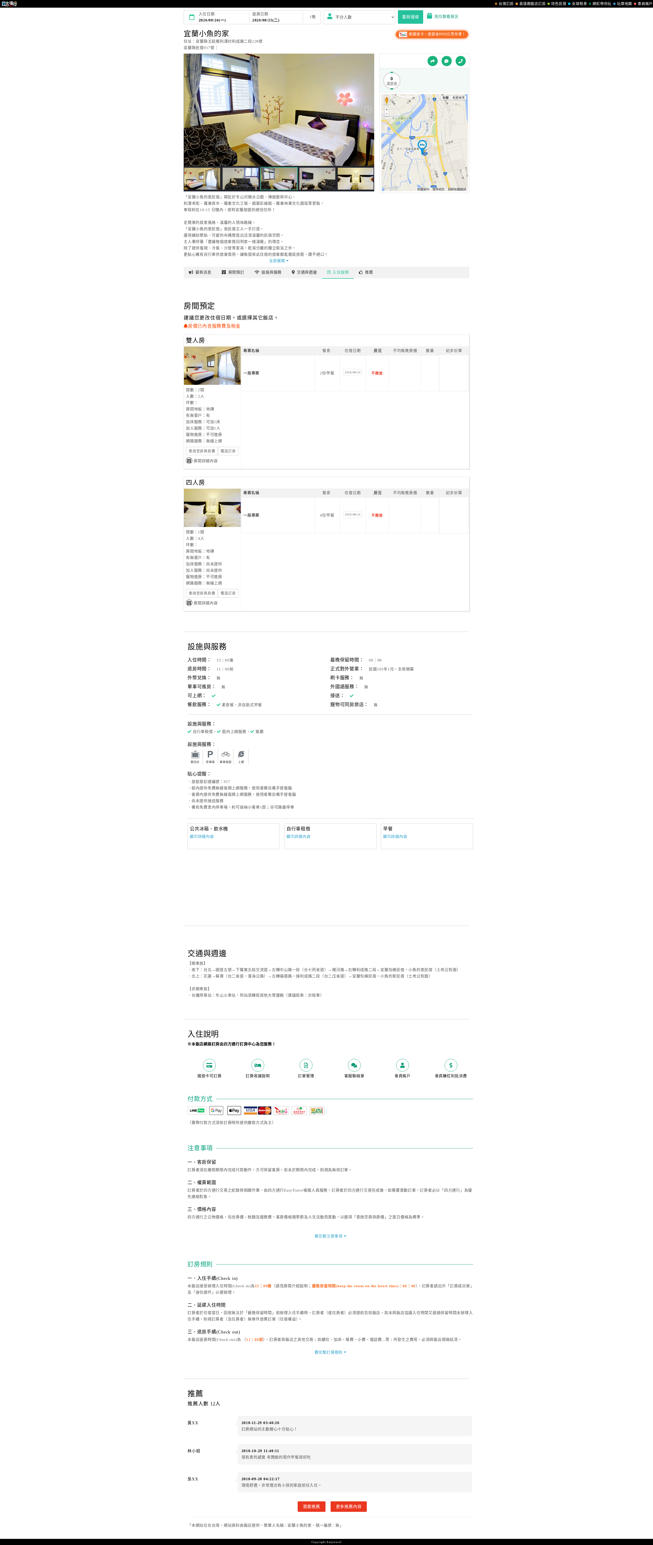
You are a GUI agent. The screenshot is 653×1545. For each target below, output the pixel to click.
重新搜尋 (410, 17)
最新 (203, 272)
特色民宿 (558, 4)
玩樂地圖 (624, 4)
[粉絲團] (447, 61)
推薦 (369, 272)
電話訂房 (228, 451)
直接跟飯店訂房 (532, 4)
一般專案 (251, 373)
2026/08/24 (353, 372)
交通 (307, 272)
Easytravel (334, 1541)
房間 (236, 272)
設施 (271, 272)
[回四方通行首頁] (9, 4)
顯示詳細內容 (202, 837)
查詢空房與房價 (202, 451)
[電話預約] (461, 61)
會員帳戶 (645, 4)
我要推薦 (311, 1506)
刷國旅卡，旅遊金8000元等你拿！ (437, 34)
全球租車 (579, 4)
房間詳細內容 (206, 461)
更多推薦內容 (349, 1506)
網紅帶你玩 (602, 4)
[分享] (433, 61)
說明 (341, 272)
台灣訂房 (506, 4)
